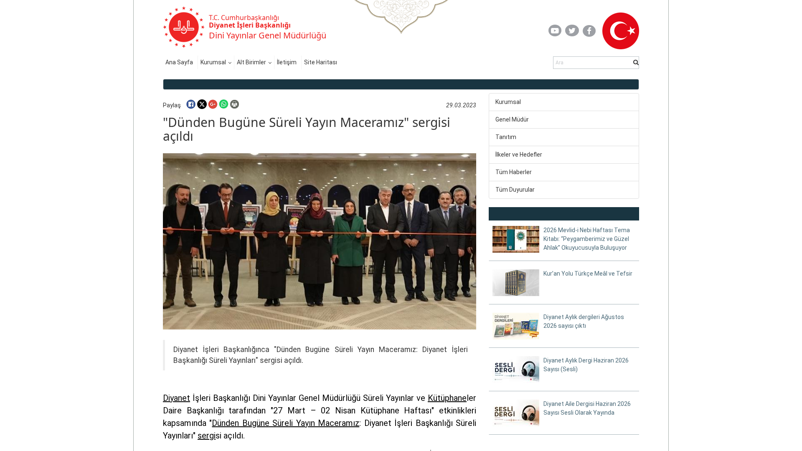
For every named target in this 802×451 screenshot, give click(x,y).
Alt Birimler (251, 62)
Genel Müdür (512, 119)
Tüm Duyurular (515, 189)
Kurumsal (213, 62)
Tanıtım (505, 137)
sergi (207, 436)
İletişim (287, 62)
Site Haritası (320, 62)
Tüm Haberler (513, 172)
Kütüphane (447, 398)
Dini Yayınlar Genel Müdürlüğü (267, 35)
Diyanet (176, 398)
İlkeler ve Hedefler (518, 154)
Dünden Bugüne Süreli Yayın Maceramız (285, 423)
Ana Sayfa (179, 62)
